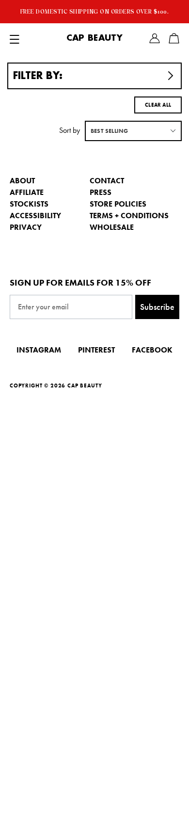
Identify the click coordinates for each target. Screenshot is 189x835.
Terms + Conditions (129, 215)
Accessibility (35, 215)
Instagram (38, 350)
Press (100, 192)
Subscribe (157, 306)
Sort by (69, 130)
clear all (158, 104)
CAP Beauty (94, 38)
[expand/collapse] (14, 38)
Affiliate (27, 192)
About (22, 181)
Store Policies (118, 204)
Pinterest (96, 350)
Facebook (152, 350)
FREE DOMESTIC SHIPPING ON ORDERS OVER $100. (94, 11)
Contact (107, 181)
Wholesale (112, 227)
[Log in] (154, 38)
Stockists (29, 204)
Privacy (26, 227)
